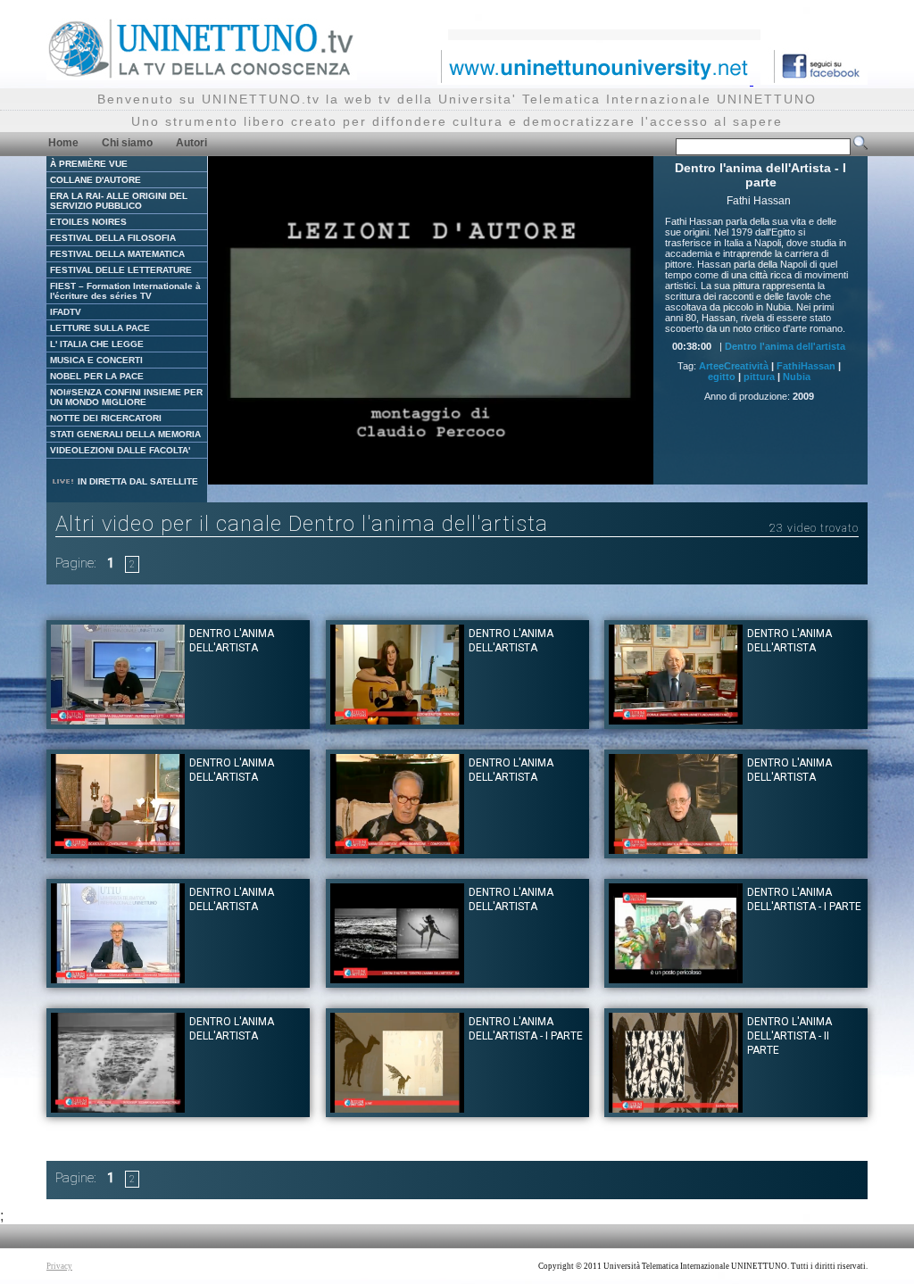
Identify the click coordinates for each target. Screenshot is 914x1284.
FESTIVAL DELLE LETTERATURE (121, 270)
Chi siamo (127, 143)
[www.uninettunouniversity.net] (595, 79)
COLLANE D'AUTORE (95, 180)
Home (63, 143)
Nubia (796, 376)
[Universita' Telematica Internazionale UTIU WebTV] (201, 75)
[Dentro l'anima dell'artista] (118, 719)
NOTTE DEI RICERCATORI (106, 418)
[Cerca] (860, 146)
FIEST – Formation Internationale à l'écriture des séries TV (125, 291)
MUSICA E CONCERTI (96, 360)
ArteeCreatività (734, 365)
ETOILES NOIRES (88, 222)
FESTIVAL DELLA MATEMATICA (117, 254)
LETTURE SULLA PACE (100, 328)
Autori (191, 143)
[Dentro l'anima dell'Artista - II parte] (676, 1107)
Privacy (59, 1266)
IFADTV (65, 312)
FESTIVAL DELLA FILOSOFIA (113, 238)
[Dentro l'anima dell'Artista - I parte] (676, 978)
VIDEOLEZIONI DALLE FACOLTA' (120, 450)
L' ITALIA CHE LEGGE (97, 344)
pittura (759, 376)
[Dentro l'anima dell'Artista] (397, 719)
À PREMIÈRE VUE (89, 164)
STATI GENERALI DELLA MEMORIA (125, 434)
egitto (721, 376)
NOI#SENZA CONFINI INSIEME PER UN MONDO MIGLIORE (126, 397)
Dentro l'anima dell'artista (785, 346)
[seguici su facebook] (814, 79)
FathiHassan (806, 365)
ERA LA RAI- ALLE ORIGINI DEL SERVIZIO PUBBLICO (118, 201)
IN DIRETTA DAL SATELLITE (136, 481)
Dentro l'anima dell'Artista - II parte (789, 1035)
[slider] (408, 471)
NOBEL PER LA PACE (97, 376)
